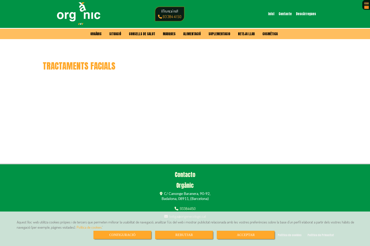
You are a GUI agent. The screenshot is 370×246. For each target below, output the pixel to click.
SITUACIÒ (115, 33)
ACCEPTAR (246, 235)
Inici (271, 13)
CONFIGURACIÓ (122, 235)
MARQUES (169, 33)
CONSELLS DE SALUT (142, 33)
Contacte (285, 13)
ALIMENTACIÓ (192, 33)
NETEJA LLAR (246, 33)
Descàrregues (306, 13)
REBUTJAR (184, 235)
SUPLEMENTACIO (219, 33)
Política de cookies (89, 227)
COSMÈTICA (270, 33)
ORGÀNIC (96, 33)
